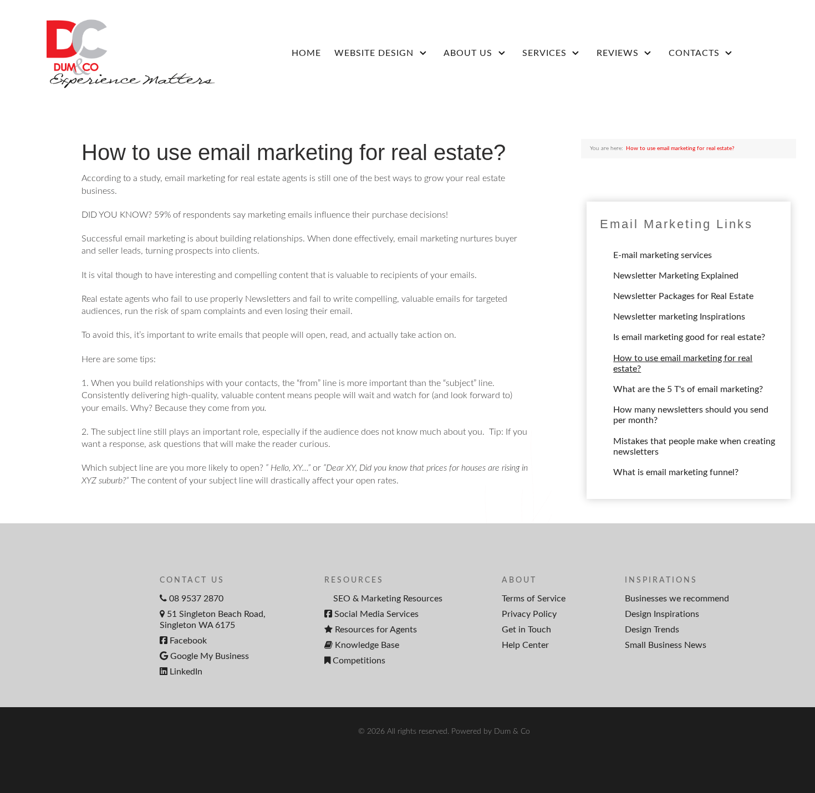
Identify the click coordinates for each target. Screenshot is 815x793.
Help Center (525, 645)
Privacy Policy (529, 614)
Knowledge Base (367, 645)
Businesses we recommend (677, 598)
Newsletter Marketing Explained (675, 275)
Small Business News (665, 645)
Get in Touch (526, 629)
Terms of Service (534, 598)
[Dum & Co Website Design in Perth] (119, 52)
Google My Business (209, 656)
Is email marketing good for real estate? (689, 337)
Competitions (359, 660)
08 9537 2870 (196, 598)
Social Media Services (376, 614)
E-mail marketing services (662, 255)
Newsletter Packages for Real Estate (683, 296)
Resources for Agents (376, 629)
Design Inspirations (662, 614)
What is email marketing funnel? (675, 472)
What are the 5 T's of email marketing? (688, 389)
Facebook (188, 640)
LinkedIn (186, 671)
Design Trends (652, 629)
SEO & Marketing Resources (387, 598)
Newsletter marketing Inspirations (679, 316)
